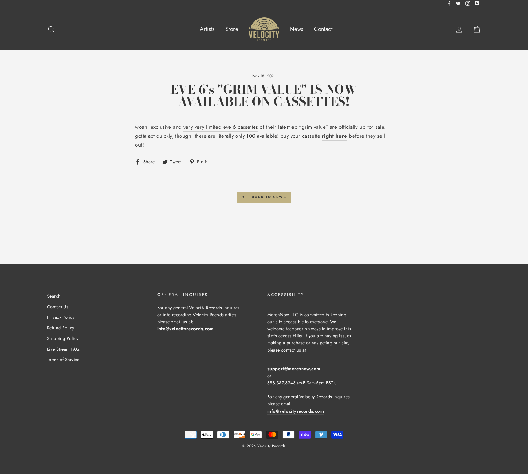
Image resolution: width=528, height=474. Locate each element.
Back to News (268, 196)
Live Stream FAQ (63, 349)
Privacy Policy (60, 317)
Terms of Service (63, 359)
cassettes (248, 127)
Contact (323, 29)
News (296, 29)
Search (54, 296)
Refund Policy (60, 328)
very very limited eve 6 (210, 127)
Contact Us (57, 307)
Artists (207, 29)
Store (232, 29)
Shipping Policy (62, 338)
